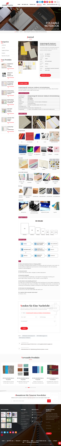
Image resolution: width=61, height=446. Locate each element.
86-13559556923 (38, 412)
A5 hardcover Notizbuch (25, 419)
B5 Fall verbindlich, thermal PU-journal (23, 379)
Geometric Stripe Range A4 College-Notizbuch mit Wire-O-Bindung (10, 119)
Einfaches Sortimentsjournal (29, 336)
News (44, 4)
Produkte (39, 4)
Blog (49, 441)
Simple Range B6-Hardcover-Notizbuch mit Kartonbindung (38, 313)
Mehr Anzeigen (10, 68)
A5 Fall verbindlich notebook (24, 413)
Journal (3, 47)
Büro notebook (23, 421)
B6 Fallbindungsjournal (42, 336)
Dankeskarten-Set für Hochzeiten (10, 65)
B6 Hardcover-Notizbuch (25, 337)
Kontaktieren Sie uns (52, 4)
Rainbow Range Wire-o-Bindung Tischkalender (10, 101)
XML (23, 442)
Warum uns (26, 441)
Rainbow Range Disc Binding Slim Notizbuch (10, 92)
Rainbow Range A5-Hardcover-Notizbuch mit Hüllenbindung (10, 83)
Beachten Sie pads (5, 55)
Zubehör (3, 53)
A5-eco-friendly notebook (24, 427)
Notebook (4, 45)
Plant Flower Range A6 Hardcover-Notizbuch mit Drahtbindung (10, 110)
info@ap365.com (40, 415)
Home (19, 4)
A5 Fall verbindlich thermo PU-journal (8, 379)
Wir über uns (25, 4)
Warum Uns (32, 4)
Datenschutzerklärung (33, 442)
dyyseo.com (38, 444)
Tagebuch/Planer (5, 50)
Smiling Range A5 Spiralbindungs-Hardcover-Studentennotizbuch (10, 128)
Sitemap (55, 441)
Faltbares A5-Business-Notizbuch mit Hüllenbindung (10, 74)
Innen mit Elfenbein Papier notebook (24, 424)
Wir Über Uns (10, 441)
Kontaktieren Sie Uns (41, 441)
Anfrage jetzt (44, 75)
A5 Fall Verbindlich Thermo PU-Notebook (52, 379)
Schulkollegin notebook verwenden (25, 416)
